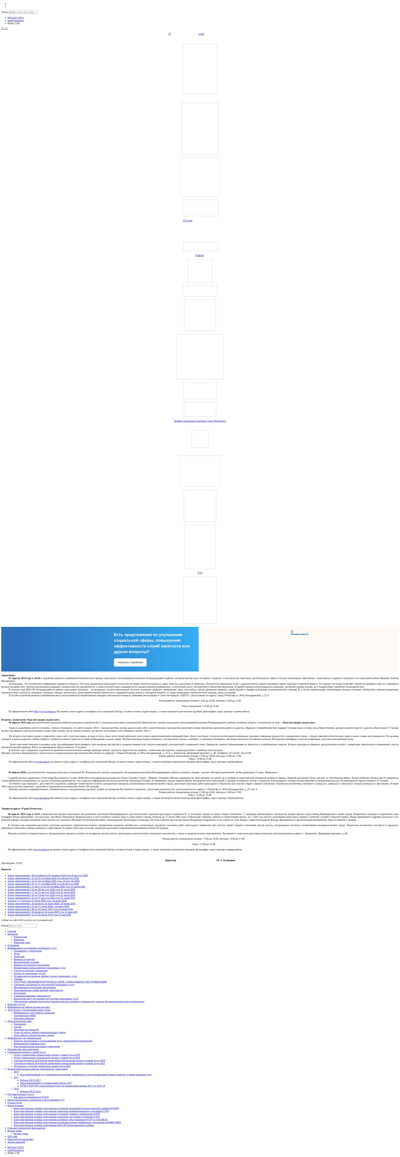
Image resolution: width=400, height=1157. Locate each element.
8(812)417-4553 (16, 17)
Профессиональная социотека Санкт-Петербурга (200, 421)
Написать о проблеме (130, 662)
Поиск (4, 12)
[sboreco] (200, 623)
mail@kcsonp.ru (16, 20)
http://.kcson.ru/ (45, 711)
